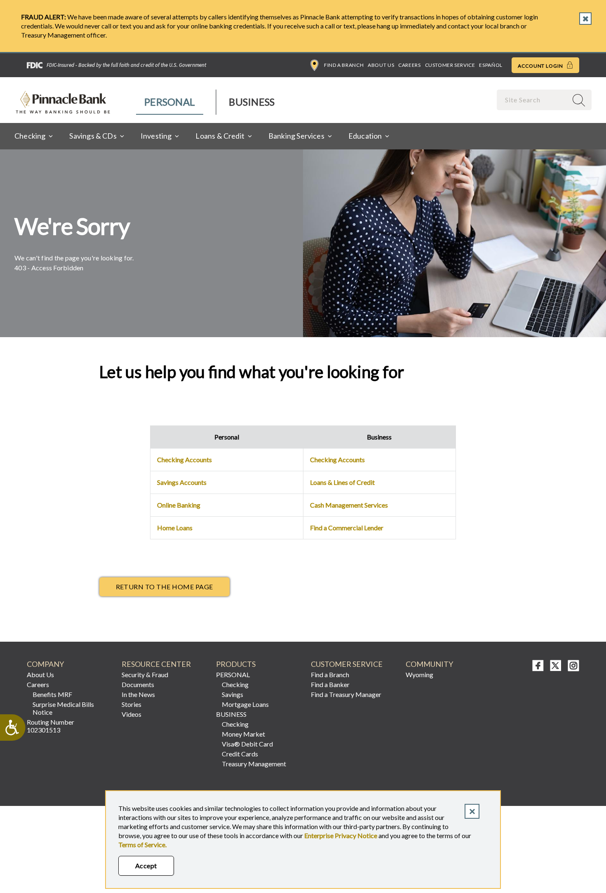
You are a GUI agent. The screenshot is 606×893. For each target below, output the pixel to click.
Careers (409, 65)
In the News (138, 694)
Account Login (541, 66)
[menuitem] (170, 102)
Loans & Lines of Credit (342, 482)
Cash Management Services (349, 505)
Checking (235, 684)
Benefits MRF (52, 694)
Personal (169, 102)
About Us (381, 65)
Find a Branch (344, 65)
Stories (131, 704)
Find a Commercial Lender (346, 528)
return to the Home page (164, 587)
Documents (138, 684)
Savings (232, 694)
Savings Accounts (182, 482)
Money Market (243, 734)
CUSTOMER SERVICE (347, 664)
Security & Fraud (145, 674)
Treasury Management (254, 764)
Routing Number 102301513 (50, 726)
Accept (146, 865)
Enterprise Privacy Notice (340, 835)
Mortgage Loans (245, 704)
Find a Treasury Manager (346, 694)
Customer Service (450, 65)
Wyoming (419, 674)
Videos (131, 714)
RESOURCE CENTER (156, 664)
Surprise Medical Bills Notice (63, 708)
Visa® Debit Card (247, 744)
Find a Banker (330, 684)
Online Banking (178, 505)
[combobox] (533, 100)
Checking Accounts (184, 459)
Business (252, 102)
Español (490, 65)
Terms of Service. (142, 844)
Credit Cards (240, 754)
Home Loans (175, 528)
